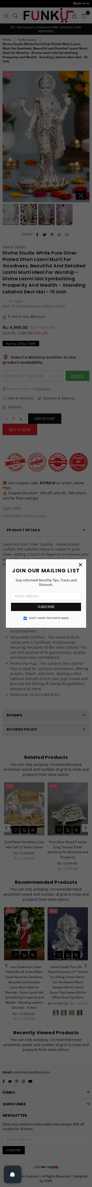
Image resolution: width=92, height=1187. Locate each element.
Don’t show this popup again (49, 618)
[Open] (12, 1174)
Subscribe (46, 606)
